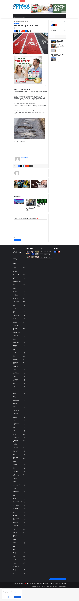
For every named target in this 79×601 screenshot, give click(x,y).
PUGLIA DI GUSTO (16, 475)
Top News (14, 552)
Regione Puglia (45, 257)
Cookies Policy (52, 586)
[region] (12, 594)
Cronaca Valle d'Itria (16, 329)
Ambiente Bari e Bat (16, 274)
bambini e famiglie (16, 295)
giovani (14, 383)
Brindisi (47, 251)
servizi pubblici (15, 499)
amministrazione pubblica (17, 281)
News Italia (15, 434)
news (14, 433)
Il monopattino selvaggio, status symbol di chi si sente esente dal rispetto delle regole (30, 208)
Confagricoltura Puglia (16, 312)
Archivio (45, 586)
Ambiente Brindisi (15, 275)
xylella (14, 573)
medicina (14, 416)
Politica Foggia (15, 451)
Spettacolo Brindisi (16, 522)
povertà (14, 461)
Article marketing (15, 287)
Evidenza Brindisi (15, 362)
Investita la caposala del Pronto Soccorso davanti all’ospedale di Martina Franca (60, 59)
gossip (14, 386)
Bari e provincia (15, 298)
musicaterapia (15, 431)
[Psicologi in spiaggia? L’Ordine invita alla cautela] (19, 201)
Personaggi (15, 444)
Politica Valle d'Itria (16, 460)
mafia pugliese (15, 413)
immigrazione (15, 389)
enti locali (14, 352)
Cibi (14, 427)
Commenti (63, 36)
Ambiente (28, 15)
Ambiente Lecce (15, 278)
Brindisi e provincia (16, 301)
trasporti (14, 553)
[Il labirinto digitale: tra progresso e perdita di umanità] (42, 201)
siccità (14, 502)
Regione (14, 481)
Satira (15, 539)
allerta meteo (15, 270)
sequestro (14, 498)
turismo (14, 556)
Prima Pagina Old (15, 465)
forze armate (15, 376)
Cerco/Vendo (46, 15)
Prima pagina (15, 464)
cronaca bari (15, 322)
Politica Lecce (15, 454)
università (14, 559)
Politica (23, 15)
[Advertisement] (30, 149)
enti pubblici (15, 353)
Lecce (41, 254)
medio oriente (15, 417)
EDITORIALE (15, 345)
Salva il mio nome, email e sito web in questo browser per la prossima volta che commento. (28, 237)
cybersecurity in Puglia (16, 332)
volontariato (15, 572)
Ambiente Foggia (15, 277)
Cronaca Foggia (15, 325)
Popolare (52, 36)
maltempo (14, 414)
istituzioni (14, 406)
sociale (14, 512)
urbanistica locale (15, 562)
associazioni (15, 291)
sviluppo (14, 542)
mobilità (14, 421)
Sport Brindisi (15, 532)
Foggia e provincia (16, 373)
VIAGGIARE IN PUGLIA (16, 566)
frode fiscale (15, 380)
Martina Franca (45, 254)
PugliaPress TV (53, 15)
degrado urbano (15, 335)
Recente (57, 36)
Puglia (14, 474)
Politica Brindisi (15, 448)
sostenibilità (15, 515)
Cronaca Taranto (15, 328)
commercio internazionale (17, 309)
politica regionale (15, 457)
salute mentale (15, 492)
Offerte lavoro (15, 441)
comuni (14, 311)
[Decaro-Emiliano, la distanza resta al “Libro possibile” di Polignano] (53, 46)
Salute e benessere (16, 491)
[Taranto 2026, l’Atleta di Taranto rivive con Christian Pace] (33, 254)
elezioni (14, 346)
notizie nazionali (15, 440)
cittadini (14, 305)
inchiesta (14, 393)
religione (14, 482)
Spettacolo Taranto (16, 526)
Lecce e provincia (16, 410)
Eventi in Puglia (15, 359)
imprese (14, 390)
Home (14, 15)
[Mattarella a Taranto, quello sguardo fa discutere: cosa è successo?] (28, 254)
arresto (14, 284)
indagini (14, 397)
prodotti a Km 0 (15, 467)
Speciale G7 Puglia (16, 518)
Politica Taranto (15, 458)
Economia (33, 15)
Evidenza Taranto (15, 366)
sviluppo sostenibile (16, 543)
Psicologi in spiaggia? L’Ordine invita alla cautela (18, 205)
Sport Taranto (15, 536)
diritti (14, 338)
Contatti (48, 586)
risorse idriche (15, 488)
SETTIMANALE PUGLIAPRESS (17, 501)
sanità (14, 494)
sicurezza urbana (15, 508)
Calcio (14, 302)
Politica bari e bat (15, 447)
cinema (14, 304)
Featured (14, 369)
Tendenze (14, 549)
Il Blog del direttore (16, 387)
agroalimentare (15, 268)
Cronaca (18, 15)
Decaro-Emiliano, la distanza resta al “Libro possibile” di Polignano (60, 45)
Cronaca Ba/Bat (15, 321)
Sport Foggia (15, 533)
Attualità (14, 292)
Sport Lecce (15, 535)
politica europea (15, 450)
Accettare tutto (17, 597)
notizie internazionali (16, 437)
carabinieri (50, 251)
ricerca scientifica (16, 485)
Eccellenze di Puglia (16, 342)
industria (14, 399)
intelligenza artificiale (16, 404)
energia (14, 349)
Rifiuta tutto (11, 597)
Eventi (41, 15)
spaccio (14, 516)
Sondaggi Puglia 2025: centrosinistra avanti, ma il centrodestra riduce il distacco (60, 50)
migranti (14, 420)
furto (14, 382)
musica (14, 430)
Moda (14, 424)
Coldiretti (14, 308)
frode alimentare (15, 379)
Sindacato (14, 509)
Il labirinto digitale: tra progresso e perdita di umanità (41, 204)
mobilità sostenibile (16, 423)
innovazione (15, 403)
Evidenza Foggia (15, 363)
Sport (38, 15)
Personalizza (6, 597)
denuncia (14, 336)
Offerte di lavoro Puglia (40, 586)
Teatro (14, 546)
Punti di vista (19, 21)
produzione (15, 468)
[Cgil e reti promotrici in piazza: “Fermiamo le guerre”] (53, 41)
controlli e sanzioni (16, 315)
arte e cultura (15, 285)
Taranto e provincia (16, 545)
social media (15, 511)
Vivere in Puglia (15, 570)
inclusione (14, 396)
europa (14, 355)
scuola (14, 495)
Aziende (14, 294)
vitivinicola (14, 569)
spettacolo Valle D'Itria (16, 528)
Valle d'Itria (15, 563)
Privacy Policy (56, 586)
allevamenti (15, 271)
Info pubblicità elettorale (62, 586)
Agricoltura (15, 267)
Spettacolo (15, 519)
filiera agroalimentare (16, 372)
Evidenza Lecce (15, 365)
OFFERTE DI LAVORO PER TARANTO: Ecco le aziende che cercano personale (57, 55)
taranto (49, 257)
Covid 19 (14, 318)
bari (44, 251)
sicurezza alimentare (16, 505)
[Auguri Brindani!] (37, 257)
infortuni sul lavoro (16, 400)
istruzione (14, 407)
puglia (41, 257)
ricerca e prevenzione (16, 484)
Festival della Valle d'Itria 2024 (17, 370)
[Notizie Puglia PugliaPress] (21, 6)
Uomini (14, 560)
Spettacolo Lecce (16, 525)
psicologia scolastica (16, 471)
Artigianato (15, 288)
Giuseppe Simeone (24, 171)
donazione (14, 339)
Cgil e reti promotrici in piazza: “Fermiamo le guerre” (60, 41)
